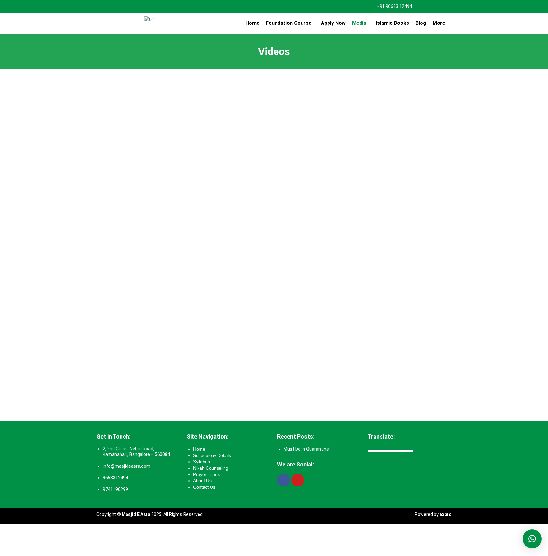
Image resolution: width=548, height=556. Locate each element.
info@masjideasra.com (126, 466)
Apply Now (333, 23)
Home (252, 23)
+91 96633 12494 (394, 6)
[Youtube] (297, 480)
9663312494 (115, 477)
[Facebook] (283, 480)
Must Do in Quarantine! (307, 449)
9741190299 (115, 489)
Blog (420, 23)
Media (359, 23)
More (439, 23)
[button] (290, 23)
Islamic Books (392, 23)
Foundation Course (288, 23)
